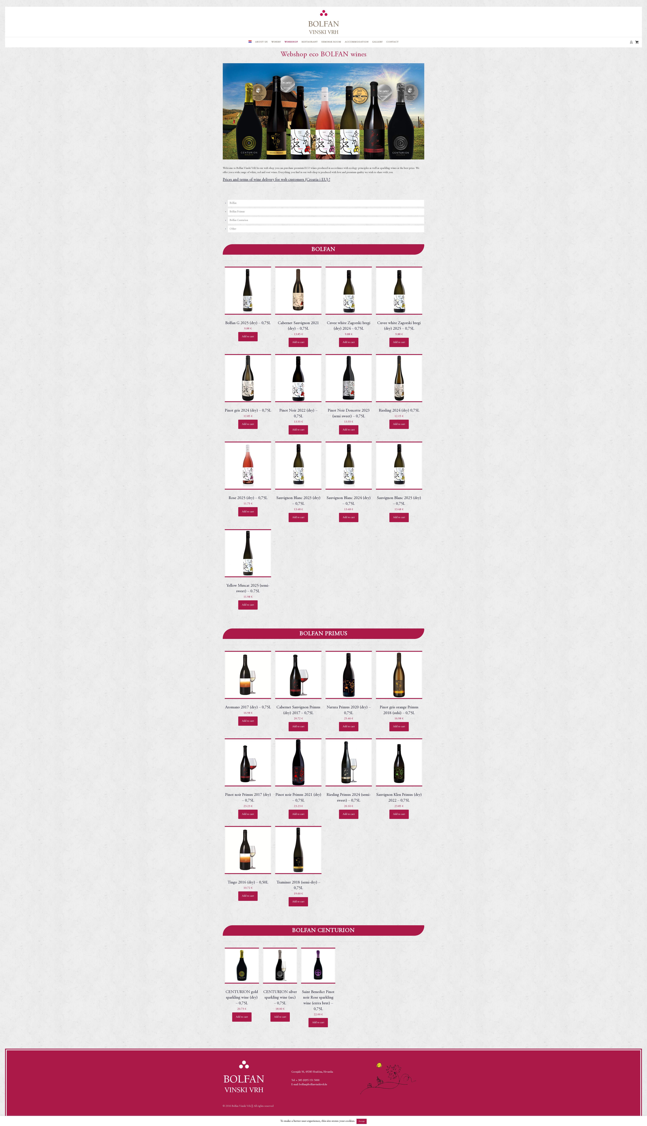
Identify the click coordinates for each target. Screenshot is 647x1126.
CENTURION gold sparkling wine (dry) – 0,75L (242, 997)
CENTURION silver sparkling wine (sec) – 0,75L (280, 997)
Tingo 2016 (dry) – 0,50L (248, 883)
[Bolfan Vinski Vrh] (323, 22)
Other (233, 229)
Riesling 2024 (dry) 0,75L (399, 411)
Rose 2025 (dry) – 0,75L (248, 498)
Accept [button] (362, 1121)
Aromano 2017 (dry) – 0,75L (248, 707)
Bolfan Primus (237, 211)
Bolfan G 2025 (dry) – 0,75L (248, 323)
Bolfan (233, 203)
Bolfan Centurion (239, 220)
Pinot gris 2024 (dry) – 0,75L (248, 411)
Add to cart (248, 336)
